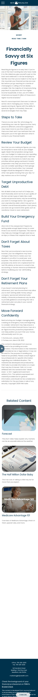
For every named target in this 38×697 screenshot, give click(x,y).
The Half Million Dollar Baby (17, 474)
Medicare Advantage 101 (16, 515)
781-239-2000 (21, 663)
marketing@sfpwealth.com (19, 676)
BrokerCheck (7, 686)
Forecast (7, 433)
